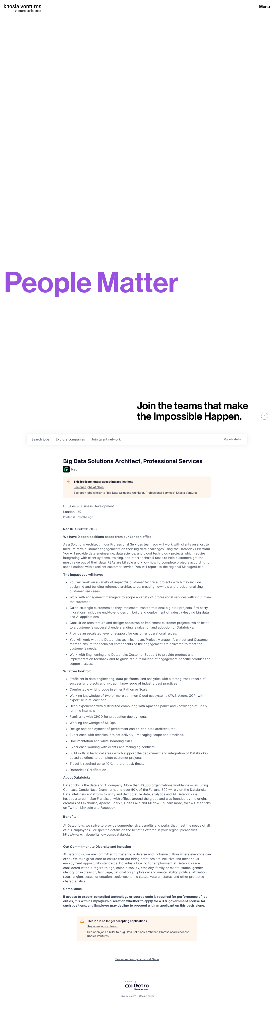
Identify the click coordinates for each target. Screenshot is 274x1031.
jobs (40, 439)
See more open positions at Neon (137, 959)
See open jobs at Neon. (89, 487)
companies (70, 439)
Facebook (108, 808)
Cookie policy (146, 995)
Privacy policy (128, 995)
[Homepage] (22, 6)
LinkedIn (86, 808)
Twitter (73, 808)
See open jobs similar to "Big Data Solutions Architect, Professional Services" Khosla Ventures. (136, 492)
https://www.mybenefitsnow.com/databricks (96, 834)
